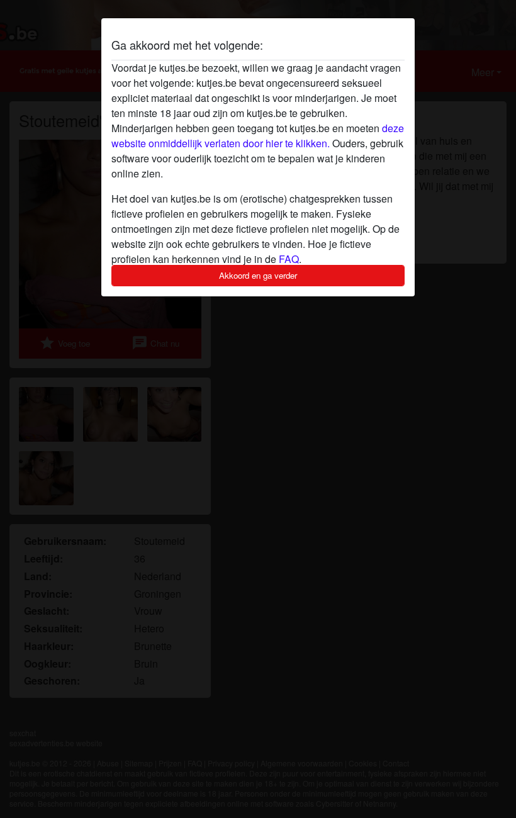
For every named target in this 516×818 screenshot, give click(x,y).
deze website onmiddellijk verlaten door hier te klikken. (257, 135)
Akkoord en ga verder (258, 275)
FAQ (289, 259)
